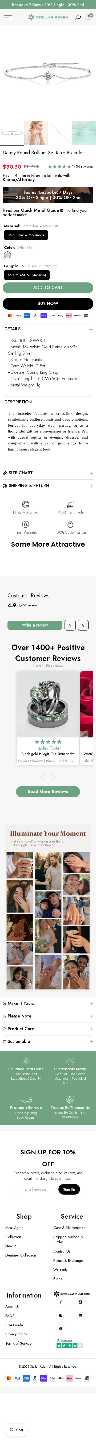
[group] (12, 133)
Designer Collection (20, 1255)
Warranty (60, 1269)
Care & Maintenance (69, 1227)
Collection (13, 1237)
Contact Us (61, 1251)
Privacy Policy (16, 1334)
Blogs (57, 1278)
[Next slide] (89, 71)
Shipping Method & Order (68, 1240)
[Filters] (70, 625)
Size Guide (14, 1325)
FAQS (10, 1315)
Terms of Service (18, 1343)
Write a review (35, 625)
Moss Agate (14, 1227)
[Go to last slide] (7, 71)
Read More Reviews (48, 792)
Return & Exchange (68, 1260)
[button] (60, 166)
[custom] (60, 1302)
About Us (12, 1306)
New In (10, 1246)
